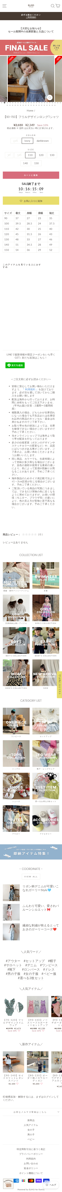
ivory (27, 140)
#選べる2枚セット (31, 978)
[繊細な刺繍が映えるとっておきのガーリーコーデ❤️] (11, 931)
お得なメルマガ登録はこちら (30, 1112)
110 (30, 154)
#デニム (31, 965)
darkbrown (43, 140)
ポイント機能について (31, 1173)
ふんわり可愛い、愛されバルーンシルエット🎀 (40, 907)
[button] (31, 201)
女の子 (31, 1129)
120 (41, 154)
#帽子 (52, 961)
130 (52, 154)
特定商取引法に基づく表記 (31, 1149)
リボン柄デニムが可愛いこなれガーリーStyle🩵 (40, 888)
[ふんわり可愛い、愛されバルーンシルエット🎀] (11, 912)
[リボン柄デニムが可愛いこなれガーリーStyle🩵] (11, 892)
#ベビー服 (48, 973)
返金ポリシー (31, 1168)
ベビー (31, 1139)
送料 (21, 128)
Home (30, 110)
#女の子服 (31, 973)
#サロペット (13, 965)
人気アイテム (31, 1125)
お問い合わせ (31, 1163)
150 (36, 163)
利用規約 (31, 1158)
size (31, 149)
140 (25, 163)
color (31, 135)
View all (31, 876)
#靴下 (11, 969)
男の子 (31, 1134)
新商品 (31, 1120)
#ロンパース (31, 969)
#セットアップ (34, 961)
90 (9, 154)
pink (15, 140)
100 (19, 154)
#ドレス (49, 969)
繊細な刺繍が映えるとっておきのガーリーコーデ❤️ (40, 927)
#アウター (13, 961)
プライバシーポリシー (31, 1154)
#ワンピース (49, 965)
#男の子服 (13, 973)
